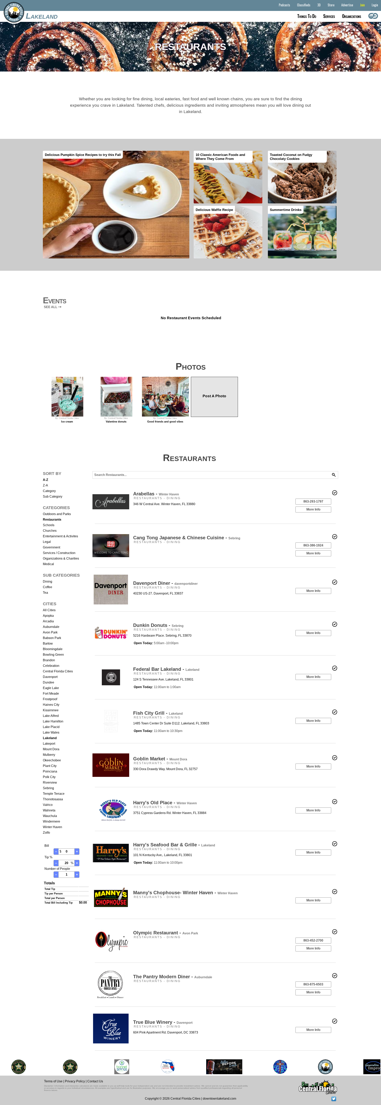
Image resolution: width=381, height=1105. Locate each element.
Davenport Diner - (165, 583)
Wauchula (50, 816)
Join (362, 5)
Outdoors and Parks (57, 514)
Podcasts (284, 5)
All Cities (49, 610)
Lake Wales (51, 732)
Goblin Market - (160, 758)
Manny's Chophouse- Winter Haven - (185, 892)
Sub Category (52, 496)
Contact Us (95, 1081)
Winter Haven (52, 827)
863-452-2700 (313, 940)
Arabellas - (156, 493)
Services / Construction (59, 553)
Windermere (51, 821)
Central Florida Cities (58, 671)
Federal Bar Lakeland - (166, 669)
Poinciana (50, 771)
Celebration (51, 665)
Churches (50, 530)
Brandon (49, 660)
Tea (45, 592)
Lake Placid (51, 727)
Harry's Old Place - (165, 802)
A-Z (45, 479)
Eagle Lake (51, 688)
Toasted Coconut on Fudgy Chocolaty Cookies (291, 157)
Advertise (347, 5)
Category (49, 491)
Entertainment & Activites (60, 536)
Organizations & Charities (61, 558)
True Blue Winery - (162, 1022)
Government (51, 547)
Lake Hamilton (53, 721)
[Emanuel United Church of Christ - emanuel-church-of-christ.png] (278, 1066)
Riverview (50, 782)
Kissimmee (51, 710)
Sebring (48, 788)
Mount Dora (51, 749)
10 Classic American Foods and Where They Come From (220, 157)
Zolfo (46, 832)
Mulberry (49, 754)
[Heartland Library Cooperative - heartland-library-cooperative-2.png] (166, 1066)
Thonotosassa (53, 799)
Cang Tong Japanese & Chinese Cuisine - (186, 537)
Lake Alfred (51, 715)
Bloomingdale (53, 649)
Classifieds (303, 5)
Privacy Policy (75, 1081)
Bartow (48, 643)
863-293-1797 (313, 501)
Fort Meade (51, 693)
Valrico (48, 804)
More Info (313, 509)
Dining (47, 581)
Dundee (48, 682)
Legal (47, 541)
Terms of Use (53, 1081)
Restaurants (52, 519)
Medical (48, 564)
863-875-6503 (313, 984)
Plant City (50, 766)
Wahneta (49, 810)
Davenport (50, 677)
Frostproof (50, 699)
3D (319, 5)
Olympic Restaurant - (165, 932)
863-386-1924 (313, 545)
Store (331, 5)
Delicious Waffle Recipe (214, 210)
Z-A (45, 485)
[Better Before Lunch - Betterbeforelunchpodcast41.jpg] (223, 1066)
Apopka (48, 615)
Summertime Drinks (285, 210)
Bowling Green (53, 654)
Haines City (51, 704)
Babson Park (52, 638)
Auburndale (51, 626)
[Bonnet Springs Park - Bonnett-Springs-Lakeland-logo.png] (120, 1066)
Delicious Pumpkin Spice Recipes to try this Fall (83, 155)
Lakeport (49, 743)
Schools (48, 525)
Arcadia (48, 621)
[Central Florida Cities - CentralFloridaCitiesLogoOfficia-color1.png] (323, 1066)
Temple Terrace (53, 793)
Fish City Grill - (158, 713)
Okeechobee (52, 760)
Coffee (47, 587)
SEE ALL (51, 307)
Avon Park (50, 632)
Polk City (49, 777)
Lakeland (42, 16)
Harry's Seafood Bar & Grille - (174, 844)
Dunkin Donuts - (158, 625)
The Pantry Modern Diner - (172, 976)
